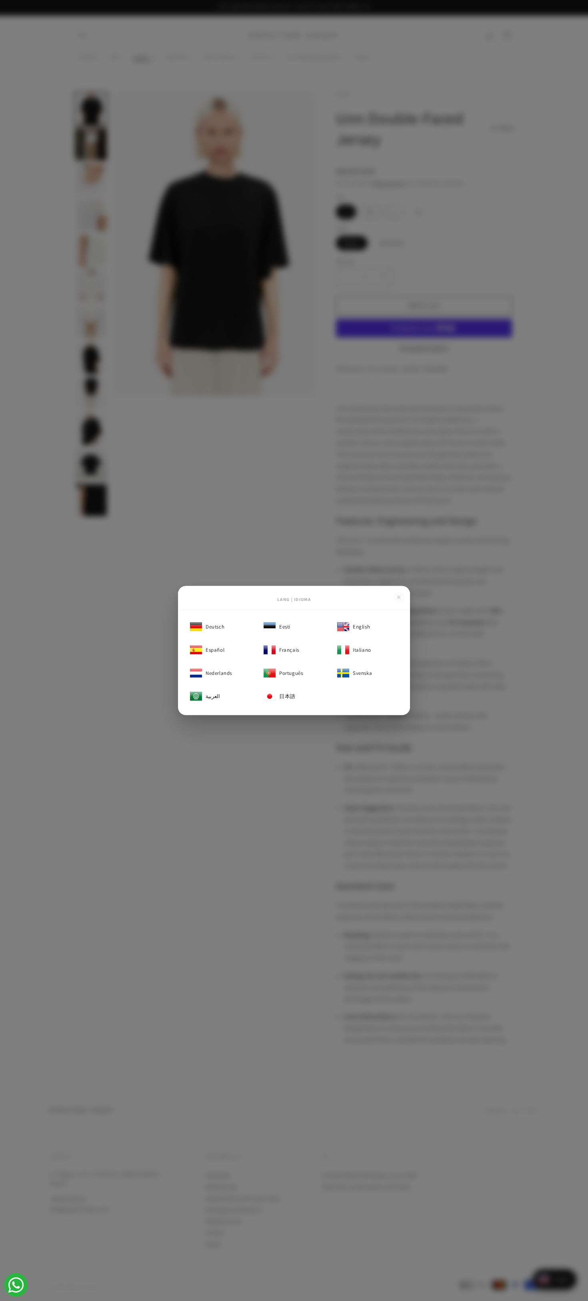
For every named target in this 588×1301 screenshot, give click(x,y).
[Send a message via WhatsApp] (16, 1285)
